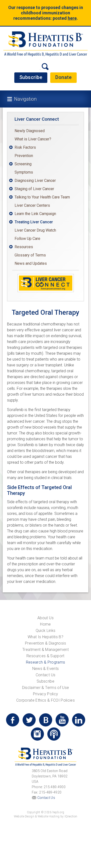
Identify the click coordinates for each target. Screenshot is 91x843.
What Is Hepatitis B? (45, 637)
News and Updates (31, 263)
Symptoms (24, 172)
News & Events (45, 668)
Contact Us (46, 675)
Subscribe (30, 77)
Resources (24, 247)
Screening (23, 164)
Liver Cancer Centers (32, 205)
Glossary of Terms (30, 255)
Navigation (25, 99)
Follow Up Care (27, 238)
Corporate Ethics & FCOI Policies (45, 700)
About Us (45, 618)
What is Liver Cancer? (33, 139)
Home (45, 624)
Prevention (24, 155)
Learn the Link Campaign (35, 213)
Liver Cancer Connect (37, 119)
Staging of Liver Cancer (34, 188)
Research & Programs (45, 662)
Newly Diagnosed (30, 130)
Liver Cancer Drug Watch (35, 230)
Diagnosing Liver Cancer (35, 180)
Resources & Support (45, 656)
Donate (63, 77)
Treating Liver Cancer (34, 222)
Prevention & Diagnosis (45, 643)
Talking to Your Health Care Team (42, 197)
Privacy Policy (45, 694)
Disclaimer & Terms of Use (45, 687)
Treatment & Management (45, 649)
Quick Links (46, 630)
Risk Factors (25, 147)
